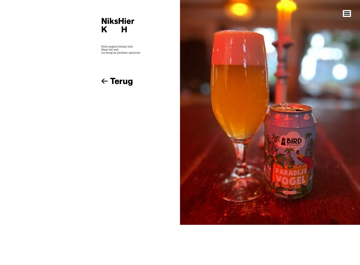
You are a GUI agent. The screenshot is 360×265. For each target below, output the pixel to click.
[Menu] (347, 13)
